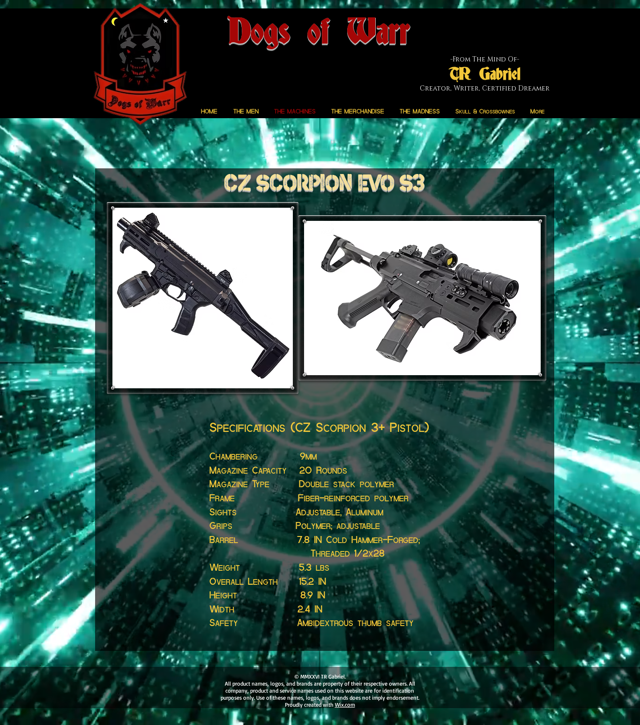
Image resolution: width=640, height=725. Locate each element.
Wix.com (345, 704)
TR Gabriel (485, 74)
